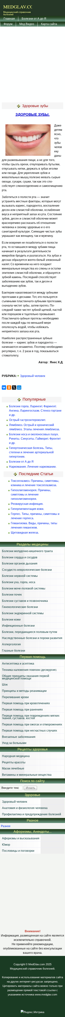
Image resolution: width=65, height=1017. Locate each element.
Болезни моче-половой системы (23, 588)
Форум (8, 24)
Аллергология (11, 644)
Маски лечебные (13, 768)
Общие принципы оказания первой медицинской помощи (25, 677)
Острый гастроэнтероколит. (27, 419)
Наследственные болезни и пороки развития (32, 638)
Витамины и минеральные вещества (26, 774)
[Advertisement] (32, 64)
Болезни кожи (11, 619)
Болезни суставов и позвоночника (25, 601)
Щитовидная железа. (25, 532)
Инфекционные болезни (18, 625)
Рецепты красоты (13, 762)
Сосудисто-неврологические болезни (27, 569)
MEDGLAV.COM (20, 7)
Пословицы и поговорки (18, 850)
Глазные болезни (13, 650)
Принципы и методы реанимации (24, 691)
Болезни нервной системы (20, 576)
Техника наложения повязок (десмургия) (29, 670)
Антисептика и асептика (18, 663)
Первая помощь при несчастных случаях (29, 730)
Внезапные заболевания (18, 737)
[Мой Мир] (19, 387)
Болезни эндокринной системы (23, 613)
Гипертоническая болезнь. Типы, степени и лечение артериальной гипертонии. (31, 452)
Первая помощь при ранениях (22, 709)
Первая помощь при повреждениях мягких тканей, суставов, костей (30, 717)
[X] (14, 387)
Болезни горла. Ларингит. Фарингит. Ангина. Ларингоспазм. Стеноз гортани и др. (35, 410)
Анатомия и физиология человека (24, 808)
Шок (5, 684)
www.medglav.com (46, 994)
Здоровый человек (32, 375)
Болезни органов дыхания (19, 563)
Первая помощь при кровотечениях (26, 703)
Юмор (6, 844)
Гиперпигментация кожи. (27, 508)
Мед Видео (26, 24)
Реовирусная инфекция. (27, 503)
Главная (9, 18)
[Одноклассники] (9, 387)
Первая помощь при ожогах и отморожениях (32, 724)
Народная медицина (16, 756)
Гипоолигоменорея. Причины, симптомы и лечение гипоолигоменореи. (31, 494)
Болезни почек (12, 594)
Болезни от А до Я (34, 18)
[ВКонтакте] (4, 387)
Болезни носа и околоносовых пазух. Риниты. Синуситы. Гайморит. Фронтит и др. (35, 438)
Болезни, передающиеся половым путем (29, 632)
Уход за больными (14, 743)
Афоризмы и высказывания (20, 838)
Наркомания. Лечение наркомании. (32, 466)
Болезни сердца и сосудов (19, 557)
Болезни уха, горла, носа (18, 582)
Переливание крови (15, 697)
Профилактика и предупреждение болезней (31, 814)
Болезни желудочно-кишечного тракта (27, 551)
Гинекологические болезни (20, 607)
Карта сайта (49, 24)
